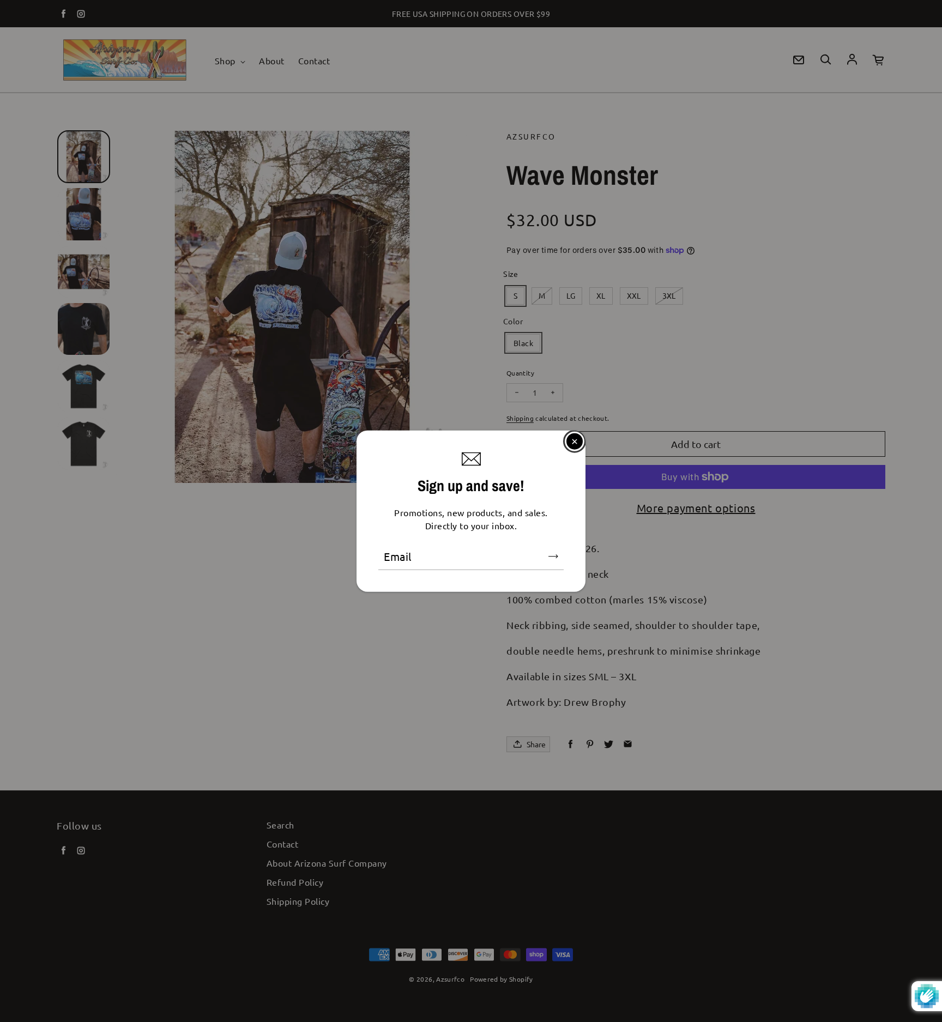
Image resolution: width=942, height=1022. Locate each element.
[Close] (574, 441)
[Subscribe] (553, 556)
